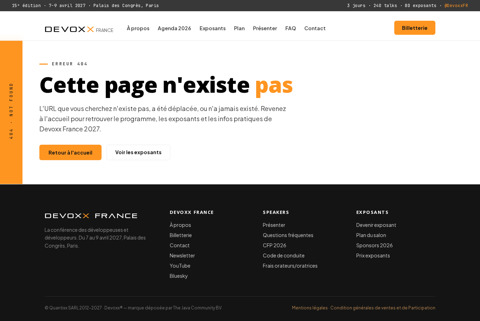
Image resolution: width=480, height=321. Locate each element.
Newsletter (182, 255)
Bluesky (179, 276)
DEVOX (79, 27)
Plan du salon (371, 235)
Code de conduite (284, 255)
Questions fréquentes (288, 235)
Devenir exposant (376, 225)
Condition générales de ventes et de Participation (382, 307)
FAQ (290, 28)
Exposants (213, 28)
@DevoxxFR (456, 5)
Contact (315, 28)
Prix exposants (373, 255)
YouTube (180, 265)
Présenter (265, 28)
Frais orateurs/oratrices (290, 265)
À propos (138, 28)
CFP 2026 (274, 245)
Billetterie (415, 28)
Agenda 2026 (174, 28)
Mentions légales (310, 307)
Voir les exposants (138, 152)
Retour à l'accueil (70, 152)
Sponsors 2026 (374, 245)
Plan (239, 28)
